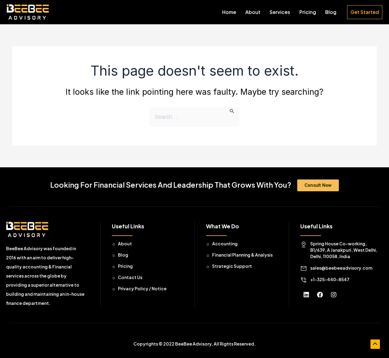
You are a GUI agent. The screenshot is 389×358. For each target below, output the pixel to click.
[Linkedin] (306, 295)
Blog (330, 12)
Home (229, 12)
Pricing (307, 12)
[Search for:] (194, 117)
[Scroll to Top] (375, 344)
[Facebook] (320, 295)
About (252, 12)
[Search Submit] (232, 111)
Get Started (364, 12)
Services (280, 12)
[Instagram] (334, 295)
